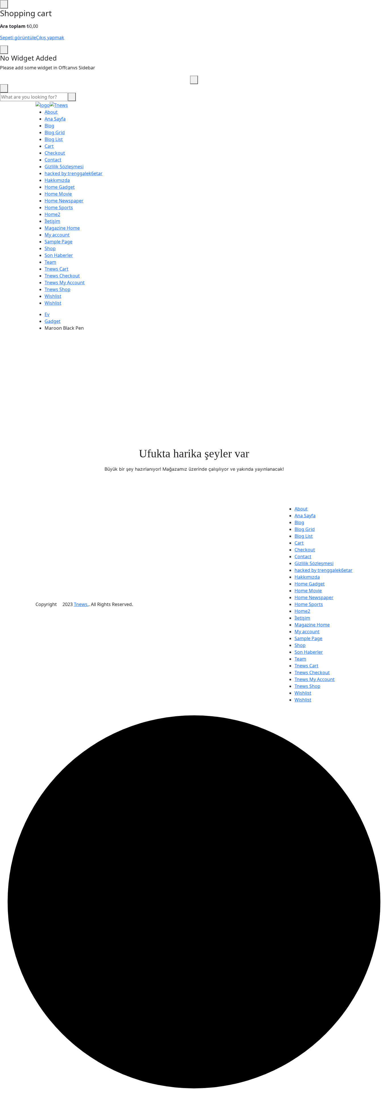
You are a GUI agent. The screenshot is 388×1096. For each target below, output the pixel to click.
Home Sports (59, 207)
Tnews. (81, 604)
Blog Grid (55, 132)
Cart (49, 146)
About (51, 112)
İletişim (52, 221)
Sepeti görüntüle (18, 37)
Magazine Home (62, 228)
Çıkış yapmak (50, 37)
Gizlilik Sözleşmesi (64, 166)
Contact (53, 160)
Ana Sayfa (55, 119)
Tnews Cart (56, 269)
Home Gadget (60, 187)
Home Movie (58, 194)
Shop (50, 248)
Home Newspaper (64, 201)
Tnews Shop (57, 289)
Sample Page (58, 241)
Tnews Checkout (62, 276)
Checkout (55, 153)
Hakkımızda (57, 180)
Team (50, 262)
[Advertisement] (194, 376)
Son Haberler (59, 255)
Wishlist (53, 296)
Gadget (53, 321)
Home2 (52, 214)
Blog (49, 126)
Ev (47, 314)
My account (57, 235)
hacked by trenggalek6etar (74, 173)
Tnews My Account (65, 282)
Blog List (54, 139)
